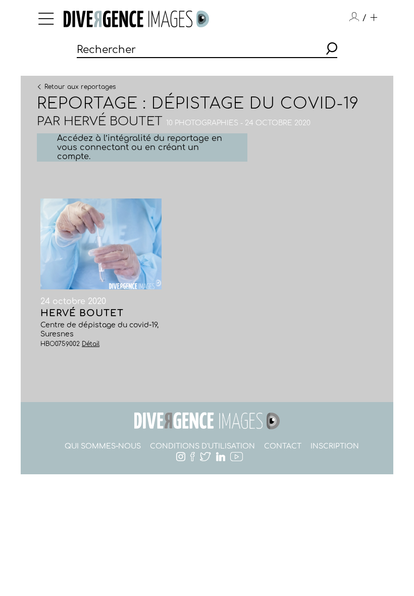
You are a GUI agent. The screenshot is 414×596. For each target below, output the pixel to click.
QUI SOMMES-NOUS (103, 446)
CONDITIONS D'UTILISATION (202, 446)
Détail (90, 343)
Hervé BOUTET (113, 121)
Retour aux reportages (80, 86)
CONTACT (282, 446)
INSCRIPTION (334, 446)
